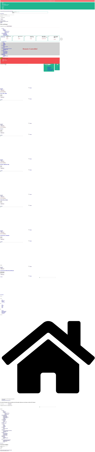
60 (58, 68)
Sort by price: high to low (50, 69)
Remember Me (3, 17)
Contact (3, 2)
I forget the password (2, 20)
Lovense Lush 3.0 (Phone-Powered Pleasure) (7, 270)
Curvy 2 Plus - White (3, 93)
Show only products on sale (4, 58)
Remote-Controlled (4, 60)
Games (3, 59)
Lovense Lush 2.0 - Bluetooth (4, 235)
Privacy (3, 3)
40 (58, 67)
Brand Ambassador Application (5, 4)
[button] (2, 90)
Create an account (6, 21)
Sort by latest (48, 68)
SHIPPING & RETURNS (5, 5)
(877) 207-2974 (1, 294)
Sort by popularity (49, 67)
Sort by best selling (49, 70)
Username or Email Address (3, 14)
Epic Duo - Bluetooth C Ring (4, 164)
